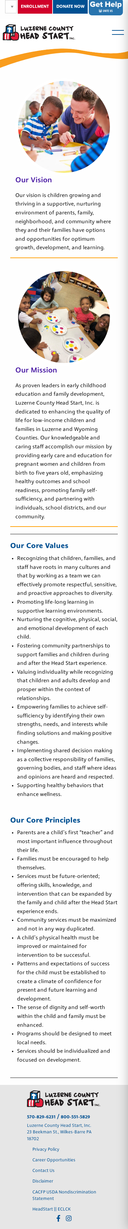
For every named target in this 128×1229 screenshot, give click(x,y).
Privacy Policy (46, 1149)
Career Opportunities (53, 1160)
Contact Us (43, 1171)
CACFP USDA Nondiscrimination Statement (64, 1195)
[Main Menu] (118, 32)
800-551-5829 (75, 1117)
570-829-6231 (41, 1117)
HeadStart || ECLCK (51, 1209)
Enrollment (35, 6)
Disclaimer (42, 1181)
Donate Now (70, 6)
